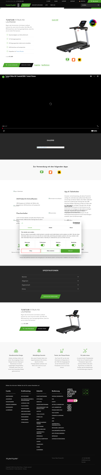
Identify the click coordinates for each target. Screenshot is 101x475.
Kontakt (72, 1)
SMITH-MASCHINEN (25, 411)
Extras (24, 289)
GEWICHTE (39, 401)
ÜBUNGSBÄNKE (25, 416)
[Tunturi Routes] (67, 59)
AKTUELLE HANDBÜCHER (58, 404)
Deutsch (83, 1)
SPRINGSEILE (40, 436)
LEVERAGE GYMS (25, 403)
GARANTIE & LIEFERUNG (57, 415)
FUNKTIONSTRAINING (42, 396)
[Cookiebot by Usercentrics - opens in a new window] (74, 223)
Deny (31, 250)
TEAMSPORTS (40, 444)
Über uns (52, 5)
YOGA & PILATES (40, 414)
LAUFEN (38, 441)
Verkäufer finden (42, 328)
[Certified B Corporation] (81, 407)
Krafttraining (25, 391)
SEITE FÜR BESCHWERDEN (58, 433)
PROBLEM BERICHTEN (57, 410)
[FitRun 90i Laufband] (50, 147)
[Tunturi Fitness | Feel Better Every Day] (12, 5)
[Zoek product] (98, 5)
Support (64, 1)
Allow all (70, 250)
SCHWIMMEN (40, 449)
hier (80, 257)
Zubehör (40, 391)
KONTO (54, 401)
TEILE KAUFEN (55, 412)
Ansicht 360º (55, 20)
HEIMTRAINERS (9, 396)
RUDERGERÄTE (9, 407)
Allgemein (25, 281)
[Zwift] (73, 59)
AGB (53, 421)
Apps (46, 5)
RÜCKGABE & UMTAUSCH (58, 427)
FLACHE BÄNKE (25, 405)
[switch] (43, 245)
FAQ (53, 399)
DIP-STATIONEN (25, 396)
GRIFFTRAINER (40, 426)
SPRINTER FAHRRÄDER (11, 404)
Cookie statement (18, 468)
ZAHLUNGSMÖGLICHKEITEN (58, 430)
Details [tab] (50, 227)
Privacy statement (10, 468)
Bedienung (56, 391)
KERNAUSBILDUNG (41, 429)
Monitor (24, 277)
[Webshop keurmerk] (81, 401)
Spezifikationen (45, 65)
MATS (38, 419)
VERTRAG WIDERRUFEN (57, 396)
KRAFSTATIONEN (25, 408)
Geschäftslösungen (37, 5)
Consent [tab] (30, 227)
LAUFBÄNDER (9, 410)
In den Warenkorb (29, 328)
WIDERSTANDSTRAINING (42, 404)
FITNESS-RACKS (25, 422)
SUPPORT (39, 411)
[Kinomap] (79, 59)
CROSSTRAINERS (10, 401)
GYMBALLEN (39, 416)
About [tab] (71, 227)
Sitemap (25, 468)
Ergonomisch (26, 285)
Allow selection (50, 250)
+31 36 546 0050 (20, 1)
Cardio (8, 391)
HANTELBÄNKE (24, 419)
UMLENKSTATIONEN (26, 414)
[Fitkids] (93, 23)
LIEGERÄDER (9, 399)
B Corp (48, 1)
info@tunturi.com (86, 460)
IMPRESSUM (55, 436)
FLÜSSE (38, 447)
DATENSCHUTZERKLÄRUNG (58, 438)
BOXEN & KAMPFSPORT (42, 438)
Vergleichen (37, 65)
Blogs (56, 1)
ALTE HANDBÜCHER (56, 407)
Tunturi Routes (20, 51)
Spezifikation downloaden (50, 296)
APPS (53, 418)
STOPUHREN (39, 399)
